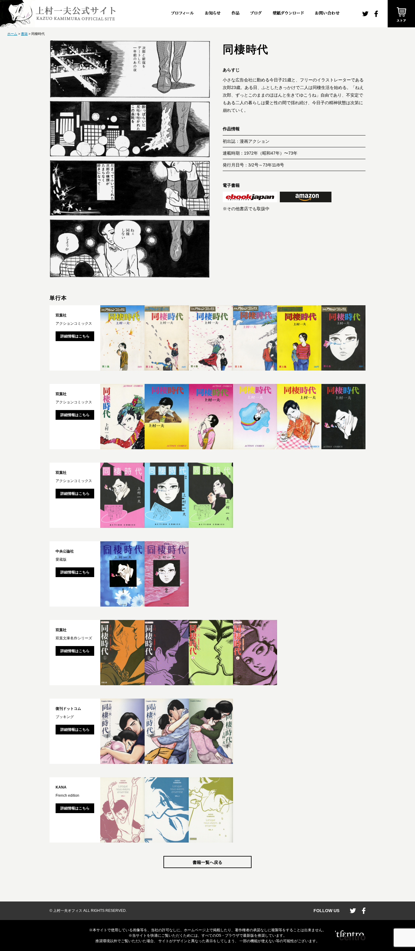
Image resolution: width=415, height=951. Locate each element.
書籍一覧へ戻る (207, 862)
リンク (250, 197)
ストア (401, 13)
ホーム (12, 34)
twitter (365, 14)
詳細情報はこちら (75, 336)
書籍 (24, 34)
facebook (376, 14)
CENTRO (350, 935)
